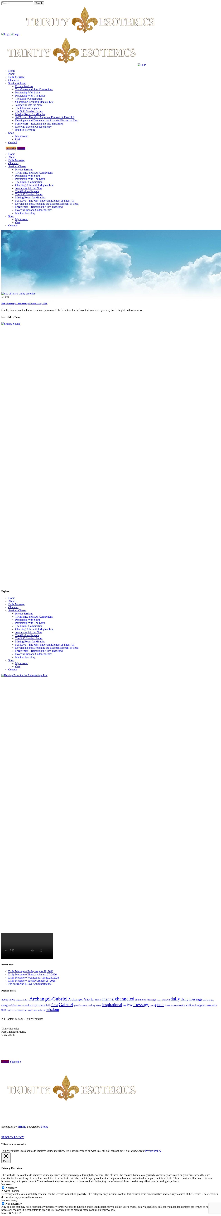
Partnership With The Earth (30, 622)
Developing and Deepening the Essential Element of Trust (46, 647)
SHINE (21, 1126)
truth (9, 1010)
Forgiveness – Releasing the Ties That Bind (39, 650)
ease (204, 1000)
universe (42, 1010)
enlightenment (15, 1005)
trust (3, 1009)
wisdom (52, 1009)
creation (166, 999)
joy (124, 1005)
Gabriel (66, 1004)
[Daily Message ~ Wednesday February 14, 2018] (18, 293)
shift (188, 1005)
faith (48, 1005)
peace (152, 1005)
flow (54, 1005)
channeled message (145, 999)
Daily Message (16, 604)
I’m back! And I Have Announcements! (29, 983)
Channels (13, 607)
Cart (17, 666)
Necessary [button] (7, 1184)
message (141, 1004)
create (159, 1000)
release (167, 1005)
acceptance (8, 999)
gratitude (77, 1005)
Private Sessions (24, 613)
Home (11, 598)
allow (26, 1000)
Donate (21, 148)
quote (159, 1005)
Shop (11, 660)
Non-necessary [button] (9, 1200)
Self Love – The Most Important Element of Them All (44, 644)
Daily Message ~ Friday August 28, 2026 (30, 971)
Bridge (44, 1126)
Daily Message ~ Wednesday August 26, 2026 (33, 977)
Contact (12, 669)
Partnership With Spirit (27, 619)
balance (98, 1000)
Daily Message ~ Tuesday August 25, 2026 (31, 980)
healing (91, 1005)
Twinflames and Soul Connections (34, 616)
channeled (124, 999)
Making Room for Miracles (30, 641)
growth (84, 1005)
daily (175, 999)
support (200, 1005)
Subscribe (11, 148)
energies (210, 1000)
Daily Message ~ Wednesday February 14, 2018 (24, 303)
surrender (211, 1005)
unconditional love (19, 1010)
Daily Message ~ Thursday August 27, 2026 (32, 974)
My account (21, 663)
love (130, 1005)
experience (38, 1005)
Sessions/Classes (17, 610)
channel (108, 999)
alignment (20, 1000)
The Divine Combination (28, 625)
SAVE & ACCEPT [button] (12, 1213)
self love (174, 1005)
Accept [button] (141, 1150)
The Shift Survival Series (28, 638)
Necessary (11, 1187)
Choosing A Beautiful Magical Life (34, 629)
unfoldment (32, 1010)
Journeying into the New (28, 632)
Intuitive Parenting (25, 657)
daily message (192, 999)
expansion (26, 1005)
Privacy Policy (153, 1150)
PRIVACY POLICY (12, 1137)
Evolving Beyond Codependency (33, 653)
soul (194, 1005)
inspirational (112, 1004)
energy (5, 1005)
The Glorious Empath (27, 635)
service (181, 1005)
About (11, 601)
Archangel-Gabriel (48, 999)
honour (99, 1005)
